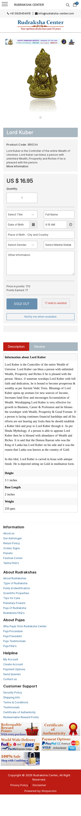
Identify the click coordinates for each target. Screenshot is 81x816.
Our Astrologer (12, 538)
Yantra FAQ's (11, 563)
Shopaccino (49, 791)
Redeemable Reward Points (21, 717)
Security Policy (12, 692)
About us (8, 533)
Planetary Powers (14, 603)
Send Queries (12, 674)
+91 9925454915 (20, 13)
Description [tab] (16, 346)
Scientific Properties (16, 593)
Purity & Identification (16, 588)
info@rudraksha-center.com (56, 13)
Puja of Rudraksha (14, 608)
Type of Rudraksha (15, 583)
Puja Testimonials (14, 641)
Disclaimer (39, 785)
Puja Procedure (13, 631)
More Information (17, 166)
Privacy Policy (19, 785)
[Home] (40, 25)
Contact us (10, 679)
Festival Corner (12, 558)
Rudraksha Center (29, 4)
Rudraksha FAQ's (14, 613)
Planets (8, 553)
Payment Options (14, 669)
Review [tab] (39, 346)
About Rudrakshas (14, 578)
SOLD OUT (22, 304)
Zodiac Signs (11, 548)
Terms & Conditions (15, 702)
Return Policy (11, 543)
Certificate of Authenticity (19, 712)
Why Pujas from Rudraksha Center (24, 626)
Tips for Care (11, 598)
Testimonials (11, 707)
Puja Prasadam (12, 636)
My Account (10, 659)
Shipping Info (11, 697)
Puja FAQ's (10, 646)
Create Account (13, 664)
